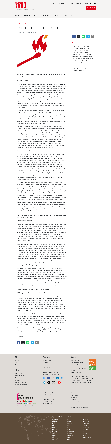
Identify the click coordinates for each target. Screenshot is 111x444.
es (87, 3)
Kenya (69, 421)
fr (84, 3)
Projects (57, 15)
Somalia (85, 425)
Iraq (53, 439)
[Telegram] (44, 382)
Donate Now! (91, 8)
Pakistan (69, 439)
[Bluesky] (44, 378)
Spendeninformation (77, 365)
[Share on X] (23, 342)
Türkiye (85, 433)
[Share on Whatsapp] (27, 342)
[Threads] (48, 382)
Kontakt (71, 3)
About (36, 15)
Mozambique (70, 431)
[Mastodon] (62, 378)
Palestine (85, 419)
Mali (68, 425)
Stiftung (56, 3)
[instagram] (53, 378)
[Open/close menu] (93, 3)
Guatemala (54, 431)
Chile (53, 425)
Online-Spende (75, 360)
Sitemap (73, 399)
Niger (68, 437)
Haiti (53, 433)
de (77, 3)
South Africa (86, 427)
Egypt (53, 427)
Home (17, 15)
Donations (69, 15)
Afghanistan (55, 419)
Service (26, 15)
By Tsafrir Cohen (22, 81)
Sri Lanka (85, 429)
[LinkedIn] (57, 378)
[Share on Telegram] (32, 342)
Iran (53, 437)
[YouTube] (59, 382)
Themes (46, 15)
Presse (63, 3)
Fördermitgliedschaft (77, 363)
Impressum (74, 395)
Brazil (53, 423)
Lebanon (69, 423)
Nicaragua (70, 435)
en (80, 3)
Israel (68, 419)
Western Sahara (87, 437)
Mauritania (70, 427)
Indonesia (54, 435)
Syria (84, 431)
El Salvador (54, 429)
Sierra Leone (86, 423)
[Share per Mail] (37, 342)
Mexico (69, 429)
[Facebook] (48, 378)
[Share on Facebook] (18, 342)
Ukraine (85, 435)
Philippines (86, 421)
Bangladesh (55, 421)
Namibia (69, 433)
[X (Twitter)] (54, 382)
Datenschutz (74, 397)
